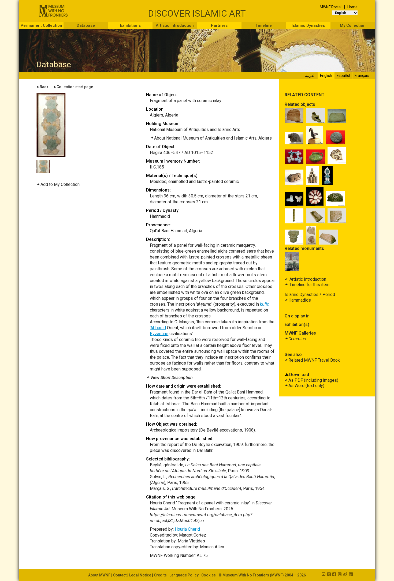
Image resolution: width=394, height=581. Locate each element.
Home (352, 7)
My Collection (353, 25)
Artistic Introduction (175, 25)
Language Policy (184, 575)
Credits (160, 575)
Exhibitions (130, 25)
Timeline (263, 25)
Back (44, 87)
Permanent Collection (41, 25)
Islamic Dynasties (308, 25)
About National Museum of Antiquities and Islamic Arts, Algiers (213, 138)
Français (362, 75)
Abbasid (158, 327)
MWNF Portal (330, 7)
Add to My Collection (60, 184)
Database (86, 25)
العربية (310, 75)
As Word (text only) (306, 385)
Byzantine (159, 333)
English (326, 75)
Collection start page (75, 87)
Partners (219, 25)
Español (343, 75)
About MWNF (99, 575)
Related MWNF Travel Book (314, 360)
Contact (120, 575)
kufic (264, 304)
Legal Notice (140, 575)
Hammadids (299, 300)
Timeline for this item (308, 284)
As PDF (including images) (313, 380)
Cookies (208, 575)
